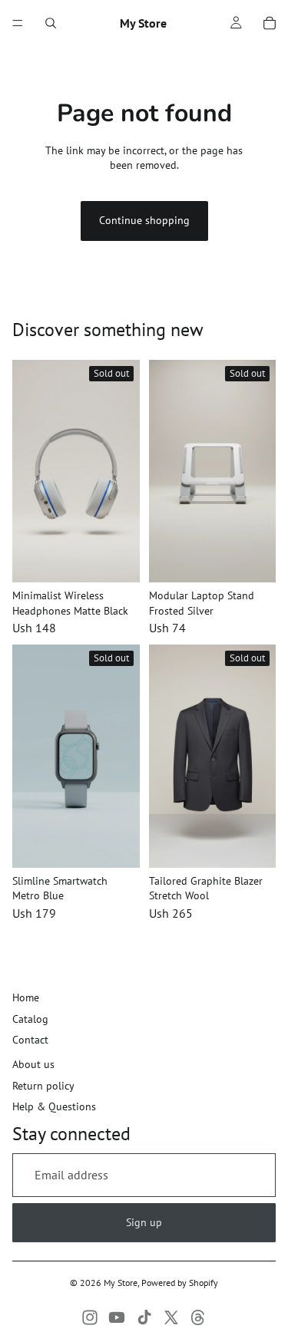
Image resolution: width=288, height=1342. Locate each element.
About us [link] (33, 1064)
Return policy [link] (43, 1086)
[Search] (51, 23)
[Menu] (17, 23)
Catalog (30, 1019)
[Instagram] (90, 1317)
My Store (120, 1282)
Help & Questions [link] (54, 1106)
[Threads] (198, 1317)
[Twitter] (171, 1317)
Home (25, 997)
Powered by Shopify (179, 1282)
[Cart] (269, 23)
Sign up (144, 1222)
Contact (30, 1040)
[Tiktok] (144, 1317)
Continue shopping (144, 220)
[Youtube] (117, 1317)
